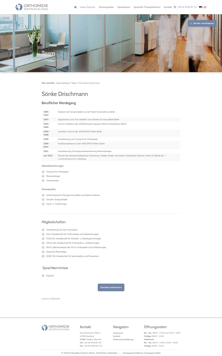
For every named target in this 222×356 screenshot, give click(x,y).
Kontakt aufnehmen (111, 287)
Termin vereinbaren (203, 23)
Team (73, 83)
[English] (205, 7)
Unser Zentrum (62, 83)
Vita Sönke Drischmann (89, 83)
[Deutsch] (200, 7)
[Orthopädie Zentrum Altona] (32, 7)
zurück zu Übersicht (51, 298)
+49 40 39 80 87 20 (187, 7)
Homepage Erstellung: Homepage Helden (141, 353)
